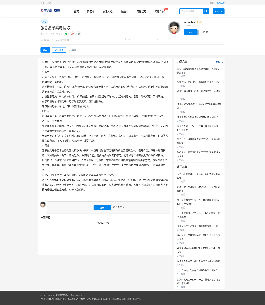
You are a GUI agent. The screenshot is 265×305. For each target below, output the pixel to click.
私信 (205, 32)
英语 (44, 21)
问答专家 (159, 10)
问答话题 (141, 11)
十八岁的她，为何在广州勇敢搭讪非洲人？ (197, 270)
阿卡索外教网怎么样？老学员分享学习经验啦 (198, 261)
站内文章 (44, 39)
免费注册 (221, 2)
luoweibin (190, 22)
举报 (74, 49)
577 (129, 39)
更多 (219, 61)
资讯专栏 (108, 11)
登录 (212, 2)
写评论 (60, 49)
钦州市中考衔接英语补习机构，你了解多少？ (198, 117)
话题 (49, 3)
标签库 (124, 11)
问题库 (90, 11)
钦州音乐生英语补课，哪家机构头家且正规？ (198, 82)
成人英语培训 (62, 39)
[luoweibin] (174, 27)
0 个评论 (181, 76)
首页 (42, 3)
